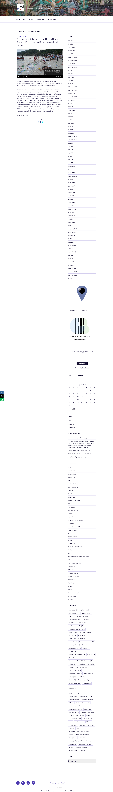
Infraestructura (72, 543)
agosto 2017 (71, 186)
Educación (71, 523)
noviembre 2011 (72, 272)
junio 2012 (71, 255)
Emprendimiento (72, 530)
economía (70, 517)
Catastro (70, 490)
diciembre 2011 (72, 268)
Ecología (70, 513)
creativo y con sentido (74, 500)
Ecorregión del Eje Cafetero (75, 520)
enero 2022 (71, 153)
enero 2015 (71, 206)
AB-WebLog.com (62, 787)
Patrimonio (71, 569)
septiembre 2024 (73, 97)
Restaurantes (71, 579)
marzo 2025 (71, 83)
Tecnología (71, 583)
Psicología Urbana (73, 573)
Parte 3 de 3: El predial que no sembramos (79, 450)
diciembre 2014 (72, 209)
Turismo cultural (72, 596)
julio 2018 (70, 179)
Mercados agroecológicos (75, 546)
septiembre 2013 (72, 232)
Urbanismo (71, 599)
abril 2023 (70, 130)
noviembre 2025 (72, 60)
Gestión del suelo (72, 536)
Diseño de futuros (73, 510)
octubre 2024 (71, 93)
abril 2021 (70, 159)
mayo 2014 (71, 219)
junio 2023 (71, 123)
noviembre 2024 (72, 90)
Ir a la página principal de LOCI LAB (77, 310)
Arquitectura (71, 470)
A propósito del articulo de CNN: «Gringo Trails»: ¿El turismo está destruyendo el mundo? (37, 42)
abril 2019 (70, 169)
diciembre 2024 (72, 87)
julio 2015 (70, 199)
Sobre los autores (28, 19)
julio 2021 (70, 156)
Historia (70, 540)
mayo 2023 (71, 126)
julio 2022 (70, 143)
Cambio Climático (73, 484)
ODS (69, 553)
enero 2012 (71, 265)
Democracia (71, 507)
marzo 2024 (71, 110)
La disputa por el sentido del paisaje (77, 438)
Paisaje (70, 560)
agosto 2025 (71, 70)
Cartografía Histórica (73, 487)
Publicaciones (51, 19)
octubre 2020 (72, 166)
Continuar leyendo (23, 115)
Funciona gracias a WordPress (58, 783)
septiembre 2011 (72, 275)
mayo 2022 (71, 146)
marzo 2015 (71, 202)
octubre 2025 (71, 64)
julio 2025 (70, 73)
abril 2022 (70, 149)
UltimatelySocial (70, 791)
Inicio (18, 19)
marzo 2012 (71, 262)
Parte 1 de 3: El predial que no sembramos (79, 457)
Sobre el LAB (40, 19)
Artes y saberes (72, 474)
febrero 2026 (71, 50)
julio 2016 (70, 189)
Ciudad (70, 494)
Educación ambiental (74, 527)
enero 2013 (71, 242)
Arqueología (71, 467)
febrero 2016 (71, 192)
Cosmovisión (71, 497)
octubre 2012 (71, 248)
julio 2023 (70, 120)
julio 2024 (70, 103)
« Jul (73, 409)
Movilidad (70, 550)
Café (69, 480)
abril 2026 (70, 44)
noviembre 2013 (72, 229)
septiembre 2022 (72, 139)
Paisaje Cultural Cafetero (75, 563)
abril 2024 (70, 106)
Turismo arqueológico (74, 593)
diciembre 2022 (72, 136)
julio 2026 (70, 40)
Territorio (70, 586)
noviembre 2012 (72, 245)
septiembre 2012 (72, 252)
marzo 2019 (71, 172)
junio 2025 (71, 77)
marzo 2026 (71, 47)
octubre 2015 (71, 196)
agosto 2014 (71, 215)
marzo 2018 (71, 182)
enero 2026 (71, 54)
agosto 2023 (71, 116)
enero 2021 (71, 163)
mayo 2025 (71, 80)
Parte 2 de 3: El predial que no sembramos (79, 453)
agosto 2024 (71, 100)
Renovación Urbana (73, 576)
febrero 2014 (71, 222)
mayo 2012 (71, 258)
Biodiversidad (71, 477)
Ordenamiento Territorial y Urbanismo (78, 556)
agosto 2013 (71, 235)
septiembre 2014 (72, 212)
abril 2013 (70, 239)
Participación (71, 566)
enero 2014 (71, 225)
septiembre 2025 (73, 67)
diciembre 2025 (72, 57)
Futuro (69, 533)
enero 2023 (71, 133)
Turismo (70, 589)
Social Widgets (50, 787)
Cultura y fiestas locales (74, 504)
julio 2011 (70, 278)
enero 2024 (71, 113)
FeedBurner (85, 368)
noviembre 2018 (72, 176)
